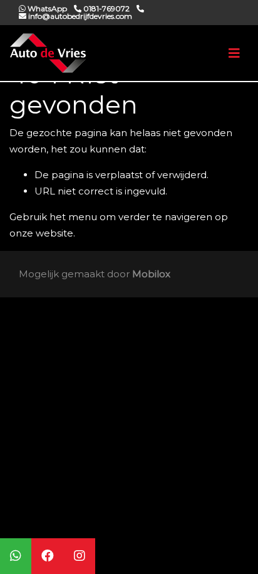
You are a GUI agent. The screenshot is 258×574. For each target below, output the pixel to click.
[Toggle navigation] (234, 53)
